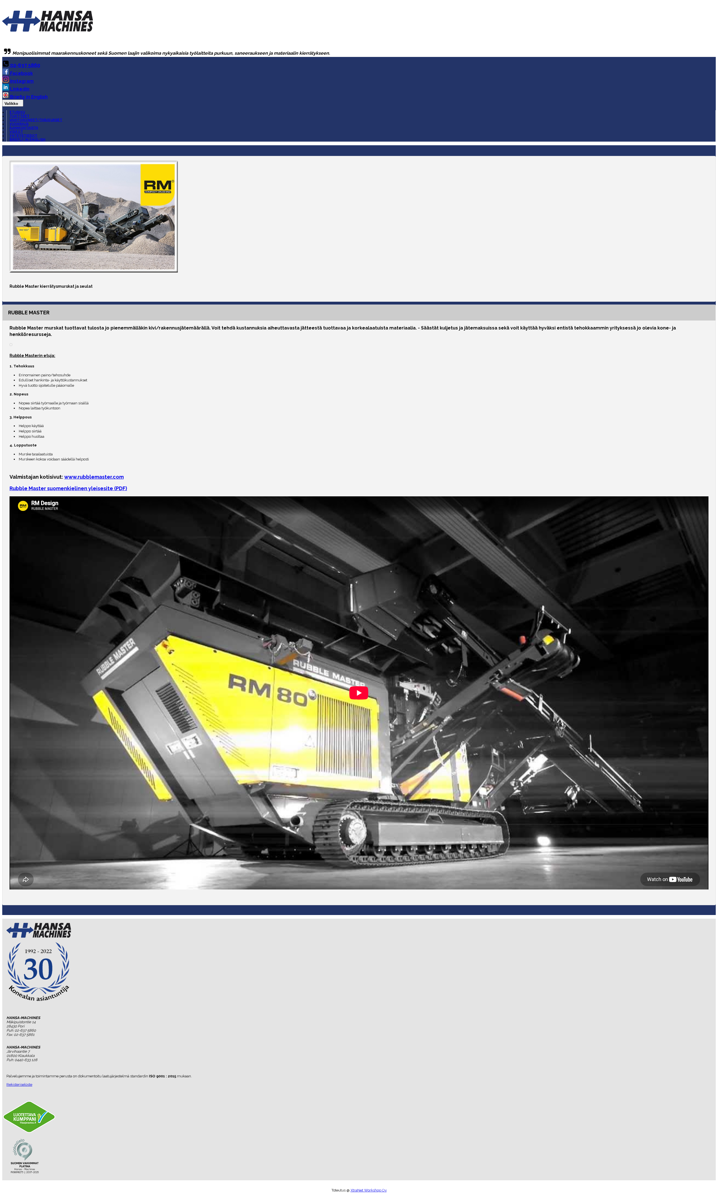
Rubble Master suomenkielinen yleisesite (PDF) (68, 488)
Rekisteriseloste (19, 1084)
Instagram (21, 81)
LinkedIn (19, 89)
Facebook (21, 73)
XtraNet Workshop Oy (369, 1190)
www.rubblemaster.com (94, 477)
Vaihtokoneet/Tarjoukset (36, 120)
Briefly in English (28, 97)
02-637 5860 (24, 65)
